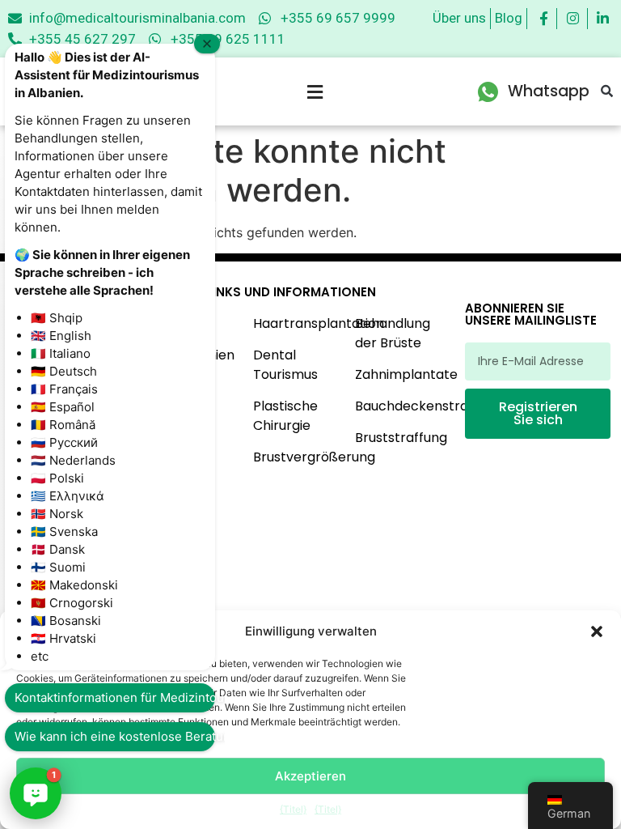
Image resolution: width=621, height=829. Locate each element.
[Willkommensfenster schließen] (207, 43)
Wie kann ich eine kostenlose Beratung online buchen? (115, 736)
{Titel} (293, 809)
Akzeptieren (310, 776)
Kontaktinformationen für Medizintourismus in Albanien (115, 697)
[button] (597, 631)
